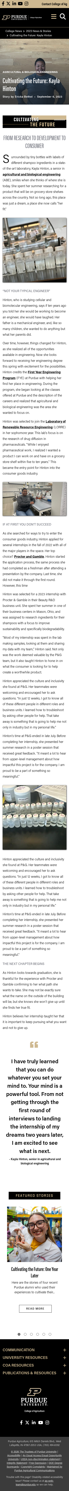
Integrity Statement (17, 1463)
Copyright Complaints (33, 1467)
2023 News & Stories (38, 31)
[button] (19, 1334)
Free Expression (38, 1463)
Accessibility (14, 1455)
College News (13, 31)
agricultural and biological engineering (32, 174)
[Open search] (62, 17)
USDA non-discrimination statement (40, 1459)
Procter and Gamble (29, 557)
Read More (35, 1308)
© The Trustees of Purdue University (34, 1452)
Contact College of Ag (54, 3)
